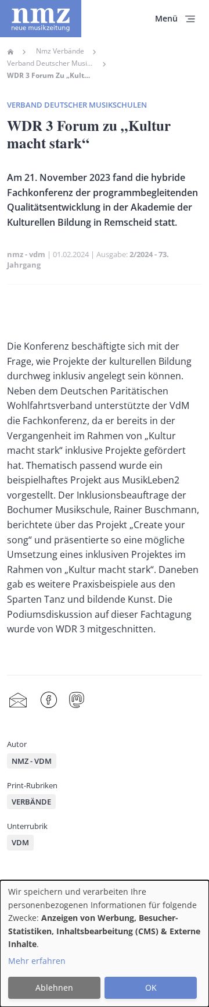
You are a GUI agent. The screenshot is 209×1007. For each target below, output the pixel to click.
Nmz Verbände (60, 51)
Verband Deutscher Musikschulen (50, 63)
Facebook (49, 700)
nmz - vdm (26, 254)
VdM (20, 842)
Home (10, 51)
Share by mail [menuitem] (18, 700)
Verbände (31, 801)
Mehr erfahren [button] (37, 960)
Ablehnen (54, 987)
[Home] (40, 18)
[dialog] (104, 943)
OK (151, 987)
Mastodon (77, 700)
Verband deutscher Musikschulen (77, 104)
